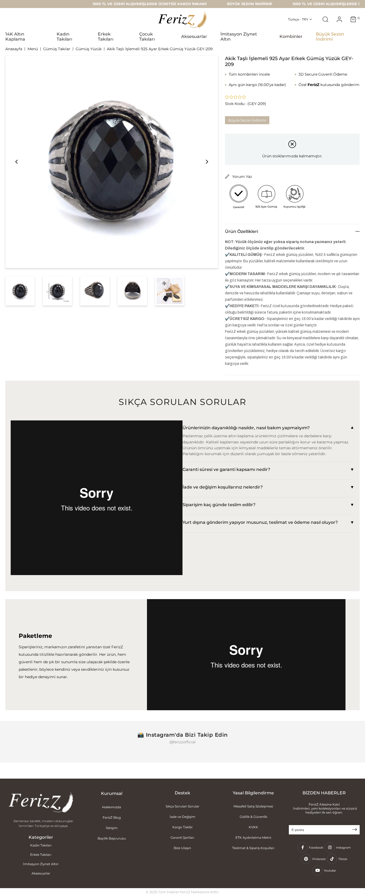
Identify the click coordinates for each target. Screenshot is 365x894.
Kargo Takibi (182, 827)
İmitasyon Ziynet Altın (41, 864)
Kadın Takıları (41, 845)
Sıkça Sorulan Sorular (182, 806)
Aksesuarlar (41, 873)
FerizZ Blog (112, 817)
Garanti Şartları (182, 838)
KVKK (253, 827)
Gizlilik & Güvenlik (253, 817)
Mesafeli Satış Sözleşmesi (253, 806)
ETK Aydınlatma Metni (253, 838)
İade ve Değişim (182, 817)
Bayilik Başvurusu (112, 838)
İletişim (112, 828)
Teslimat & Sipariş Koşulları (253, 848)
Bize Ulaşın (182, 848)
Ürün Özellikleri (241, 231)
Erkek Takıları (40, 855)
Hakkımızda (111, 807)
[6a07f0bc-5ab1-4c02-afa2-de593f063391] (40, 802)
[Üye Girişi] (339, 19)
